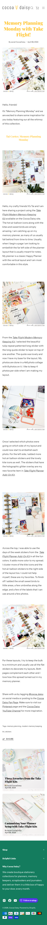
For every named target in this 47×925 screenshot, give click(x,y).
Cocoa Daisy (14, 908)
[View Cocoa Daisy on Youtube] (15, 900)
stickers (8, 732)
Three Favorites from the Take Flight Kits (23, 780)
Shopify (32, 908)
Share (10, 739)
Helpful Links (9, 858)
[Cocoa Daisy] (16, 8)
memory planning (14, 726)
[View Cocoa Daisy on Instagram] (4, 900)
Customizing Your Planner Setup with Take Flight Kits (21, 825)
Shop (4, 849)
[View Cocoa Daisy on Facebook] (10, 900)
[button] (31, 8)
